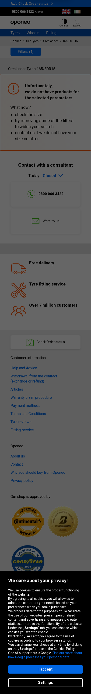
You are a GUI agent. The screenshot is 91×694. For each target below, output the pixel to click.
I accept (45, 669)
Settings (45, 682)
